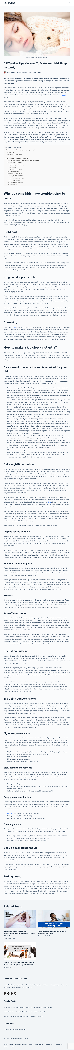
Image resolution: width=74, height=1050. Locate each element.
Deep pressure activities (18, 178)
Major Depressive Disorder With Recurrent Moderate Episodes (25, 1012)
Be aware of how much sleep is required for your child (24, 160)
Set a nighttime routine (15, 162)
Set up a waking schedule (16, 182)
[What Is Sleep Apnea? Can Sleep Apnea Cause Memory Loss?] (54, 919)
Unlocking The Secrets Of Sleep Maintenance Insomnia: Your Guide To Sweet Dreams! (19, 933)
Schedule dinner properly (18, 166)
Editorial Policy (9, 1047)
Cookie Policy (49, 1044)
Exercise (14, 167)
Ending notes (13, 184)
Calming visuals (16, 180)
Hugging (10, 813)
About (31, 1044)
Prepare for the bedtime (17, 164)
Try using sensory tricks (15, 173)
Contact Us (39, 1044)
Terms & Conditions (21, 1044)
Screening (12, 156)
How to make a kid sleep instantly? (17, 158)
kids (14, 327)
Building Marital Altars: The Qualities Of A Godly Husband (23, 1016)
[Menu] (69, 3)
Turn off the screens (17, 169)
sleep (64, 95)
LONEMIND (10, 3)
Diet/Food (11, 152)
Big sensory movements (17, 175)
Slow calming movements (18, 177)
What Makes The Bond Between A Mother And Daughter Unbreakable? (28, 1007)
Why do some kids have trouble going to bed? (20, 150)
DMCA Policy (59, 1044)
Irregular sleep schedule (15, 154)
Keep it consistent (14, 171)
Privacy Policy (8, 1044)
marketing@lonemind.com (17, 1029)
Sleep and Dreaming (35, 72)
